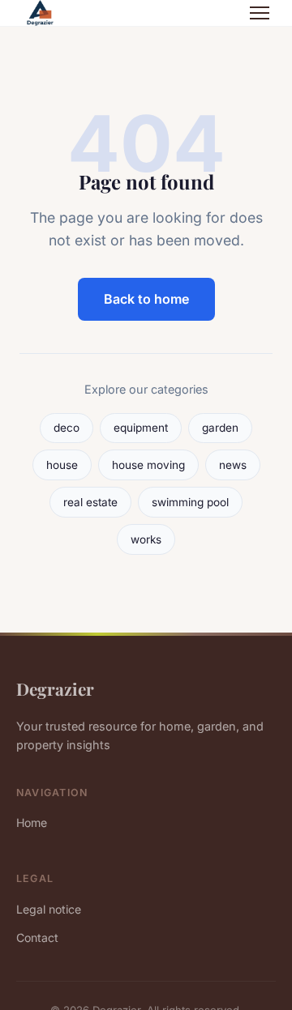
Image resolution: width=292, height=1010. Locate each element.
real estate (90, 502)
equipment (141, 427)
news (233, 464)
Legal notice (48, 909)
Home (31, 822)
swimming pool (190, 502)
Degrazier (55, 688)
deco (66, 427)
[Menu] (259, 13)
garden (220, 427)
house (62, 464)
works (146, 539)
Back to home (146, 299)
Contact (37, 937)
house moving (148, 464)
